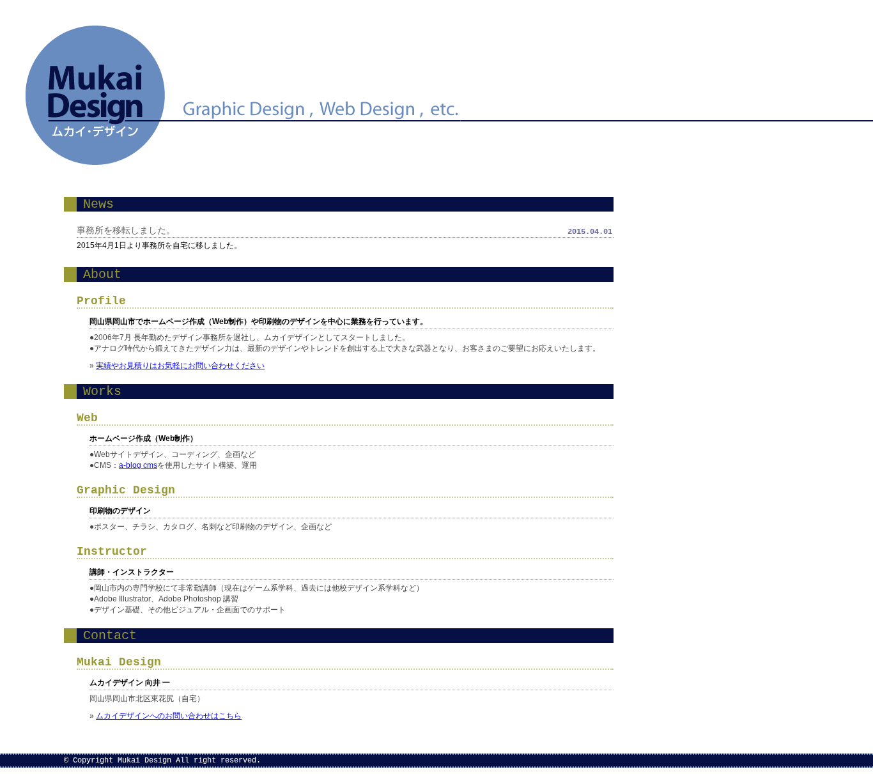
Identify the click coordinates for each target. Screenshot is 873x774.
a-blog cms (138, 465)
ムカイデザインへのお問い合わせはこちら (169, 715)
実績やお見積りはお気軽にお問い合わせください (180, 365)
